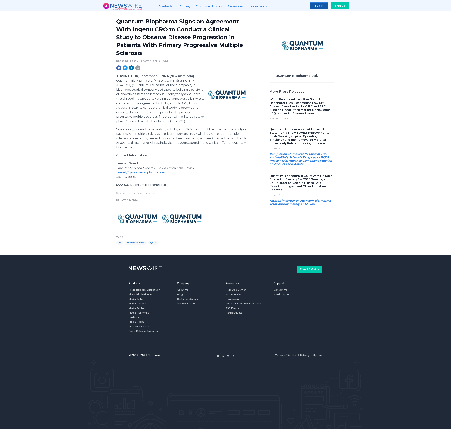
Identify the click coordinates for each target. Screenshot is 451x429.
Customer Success (140, 326)
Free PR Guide (309, 269)
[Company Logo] (227, 94)
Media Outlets (234, 312)
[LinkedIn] (228, 356)
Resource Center (236, 289)
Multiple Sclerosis (136, 243)
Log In (319, 5)
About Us (182, 289)
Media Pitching (137, 308)
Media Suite (136, 298)
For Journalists (234, 294)
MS (119, 243)
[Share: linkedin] (131, 68)
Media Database (138, 303)
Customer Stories (187, 298)
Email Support (282, 294)
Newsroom (232, 298)
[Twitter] (223, 356)
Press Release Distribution (144, 289)
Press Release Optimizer (143, 331)
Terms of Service (285, 355)
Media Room (136, 321)
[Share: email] (138, 68)
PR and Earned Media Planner (243, 303)
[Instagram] (233, 356)
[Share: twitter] (125, 68)
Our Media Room (187, 303)
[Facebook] (218, 356)
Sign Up (340, 5)
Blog (180, 294)
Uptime (317, 355)
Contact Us (280, 289)
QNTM (153, 243)
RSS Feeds (232, 308)
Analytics (134, 317)
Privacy (304, 355)
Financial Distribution (141, 294)
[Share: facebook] (119, 68)
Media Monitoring (139, 312)
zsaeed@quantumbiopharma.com (140, 172)
